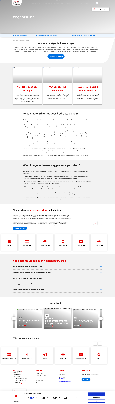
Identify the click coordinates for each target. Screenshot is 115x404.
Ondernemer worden (84, 3)
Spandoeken (26, 245)
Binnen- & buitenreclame (47, 3)
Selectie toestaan (96, 397)
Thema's (76, 3)
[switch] (43, 398)
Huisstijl (61, 358)
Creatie (97, 358)
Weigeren (97, 401)
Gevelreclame (62, 245)
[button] (100, 3)
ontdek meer (21, 325)
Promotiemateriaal (26, 358)
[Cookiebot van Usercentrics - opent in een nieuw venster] (16, 402)
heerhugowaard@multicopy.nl (65, 381)
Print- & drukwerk (36, 3)
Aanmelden (86, 379)
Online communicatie (58, 3)
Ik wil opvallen (44, 358)
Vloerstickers (79, 245)
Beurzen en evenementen (7, 358)
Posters (7, 245)
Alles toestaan (97, 394)
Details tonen (72, 397)
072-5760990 (86, 35)
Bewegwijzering (43, 245)
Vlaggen (27, 40)
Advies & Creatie (68, 3)
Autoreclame (97, 245)
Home (14, 40)
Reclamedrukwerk (80, 358)
